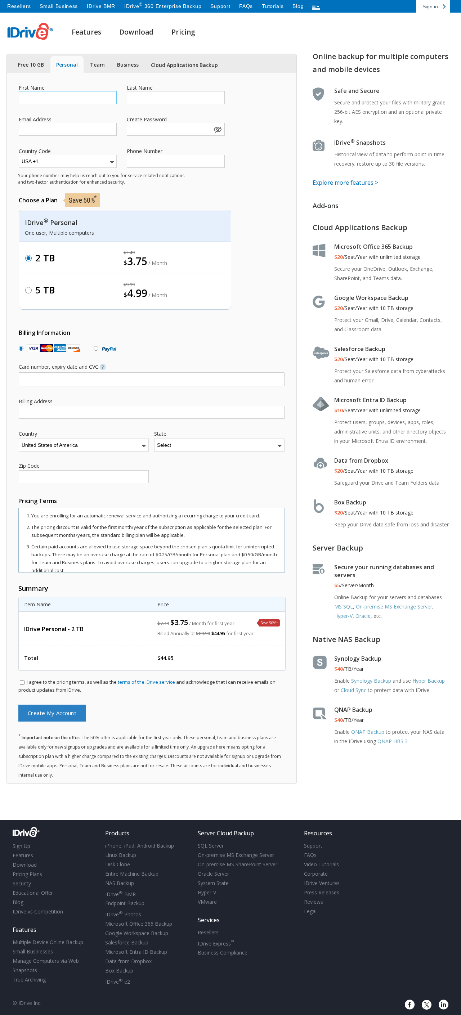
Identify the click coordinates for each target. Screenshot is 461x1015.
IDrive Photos (123, 914)
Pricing (183, 32)
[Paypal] (107, 348)
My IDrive (56, 832)
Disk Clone (117, 864)
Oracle (363, 615)
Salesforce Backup (359, 349)
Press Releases (321, 892)
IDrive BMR (101, 6)
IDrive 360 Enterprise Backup (162, 6)
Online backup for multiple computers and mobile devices (380, 62)
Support (220, 6)
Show (217, 129)
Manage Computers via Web (46, 960)
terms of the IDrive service (146, 682)
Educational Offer (33, 892)
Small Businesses (33, 951)
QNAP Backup (353, 710)
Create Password (147, 119)
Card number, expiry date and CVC (61, 367)
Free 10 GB (31, 64)
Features (86, 32)
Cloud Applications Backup (184, 65)
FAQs (246, 6)
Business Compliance (222, 952)
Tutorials (272, 6)
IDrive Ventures (322, 883)
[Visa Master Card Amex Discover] (51, 348)
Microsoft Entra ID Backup (370, 400)
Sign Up (21, 846)
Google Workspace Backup (371, 298)
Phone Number (144, 151)
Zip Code (29, 466)
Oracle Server (213, 873)
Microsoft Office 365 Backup (373, 247)
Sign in (430, 6)
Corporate (316, 873)
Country (28, 434)
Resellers (19, 6)
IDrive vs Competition (38, 911)
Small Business (59, 6)
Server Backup (338, 548)
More (316, 6)
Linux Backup (120, 855)
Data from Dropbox (361, 460)
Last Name (140, 88)
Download (136, 32)
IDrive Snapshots (360, 143)
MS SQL (343, 606)
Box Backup (350, 502)
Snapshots (25, 970)
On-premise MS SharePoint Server (237, 864)
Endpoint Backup (124, 903)
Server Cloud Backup (226, 833)
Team (97, 64)
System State (213, 883)
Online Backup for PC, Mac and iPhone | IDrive (30, 31)
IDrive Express (216, 943)
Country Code (35, 151)
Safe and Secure (357, 91)
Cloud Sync (353, 690)
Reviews (313, 901)
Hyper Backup (428, 680)
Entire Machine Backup (131, 873)
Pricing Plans (27, 874)
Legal (310, 911)
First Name (32, 88)
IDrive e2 (117, 981)
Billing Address (36, 401)
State (160, 434)
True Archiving (29, 979)
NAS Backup (119, 883)
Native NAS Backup (346, 639)
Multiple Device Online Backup (48, 942)
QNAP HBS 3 (392, 741)
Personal (67, 64)
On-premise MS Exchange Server (394, 606)
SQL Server (211, 845)
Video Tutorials (321, 864)
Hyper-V (343, 615)
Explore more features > (345, 183)
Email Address (35, 119)
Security (22, 883)
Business (128, 64)
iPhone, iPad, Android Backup (139, 845)
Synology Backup (357, 659)
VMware (207, 901)
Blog (298, 6)
